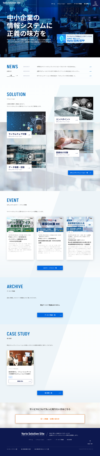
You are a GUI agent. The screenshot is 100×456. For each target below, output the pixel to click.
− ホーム (30, 439)
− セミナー (49, 439)
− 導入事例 (69, 439)
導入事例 (86, 3)
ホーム (53, 3)
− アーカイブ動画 (59, 439)
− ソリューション (39, 439)
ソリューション (61, 3)
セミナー (69, 3)
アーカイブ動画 (78, 3)
